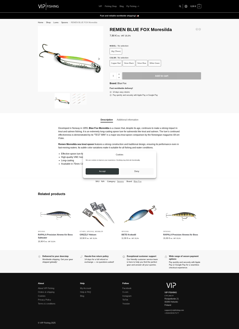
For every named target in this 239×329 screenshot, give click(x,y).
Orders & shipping (46, 292)
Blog (82, 296)
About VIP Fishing (46, 288)
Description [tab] (107, 120)
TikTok (125, 299)
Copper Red (116, 63)
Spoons (64, 22)
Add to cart (161, 75)
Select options (57, 247)
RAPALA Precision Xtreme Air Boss (180, 234)
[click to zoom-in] (70, 59)
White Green (155, 63)
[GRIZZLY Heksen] (98, 214)
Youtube (126, 303)
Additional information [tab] (127, 120)
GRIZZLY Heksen (88, 234)
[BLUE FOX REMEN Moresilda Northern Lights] (199, 29)
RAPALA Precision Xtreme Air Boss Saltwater (55, 236)
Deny (136, 171)
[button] (195, 6)
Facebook (126, 288)
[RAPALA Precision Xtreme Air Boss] (182, 214)
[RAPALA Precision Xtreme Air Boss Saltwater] (196, 29)
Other (83, 231)
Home (40, 22)
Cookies (41, 296)
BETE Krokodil (129, 234)
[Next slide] (99, 59)
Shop (48, 22)
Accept (102, 171)
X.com (125, 292)
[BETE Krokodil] (140, 214)
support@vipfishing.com (174, 310)
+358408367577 (171, 313)
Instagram (127, 296)
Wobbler (99, 231)
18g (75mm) (116, 51)
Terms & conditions (46, 303)
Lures (55, 22)
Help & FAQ (85, 292)
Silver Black (129, 63)
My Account (85, 288)
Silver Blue (141, 63)
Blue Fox (121, 83)
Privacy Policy (44, 299)
